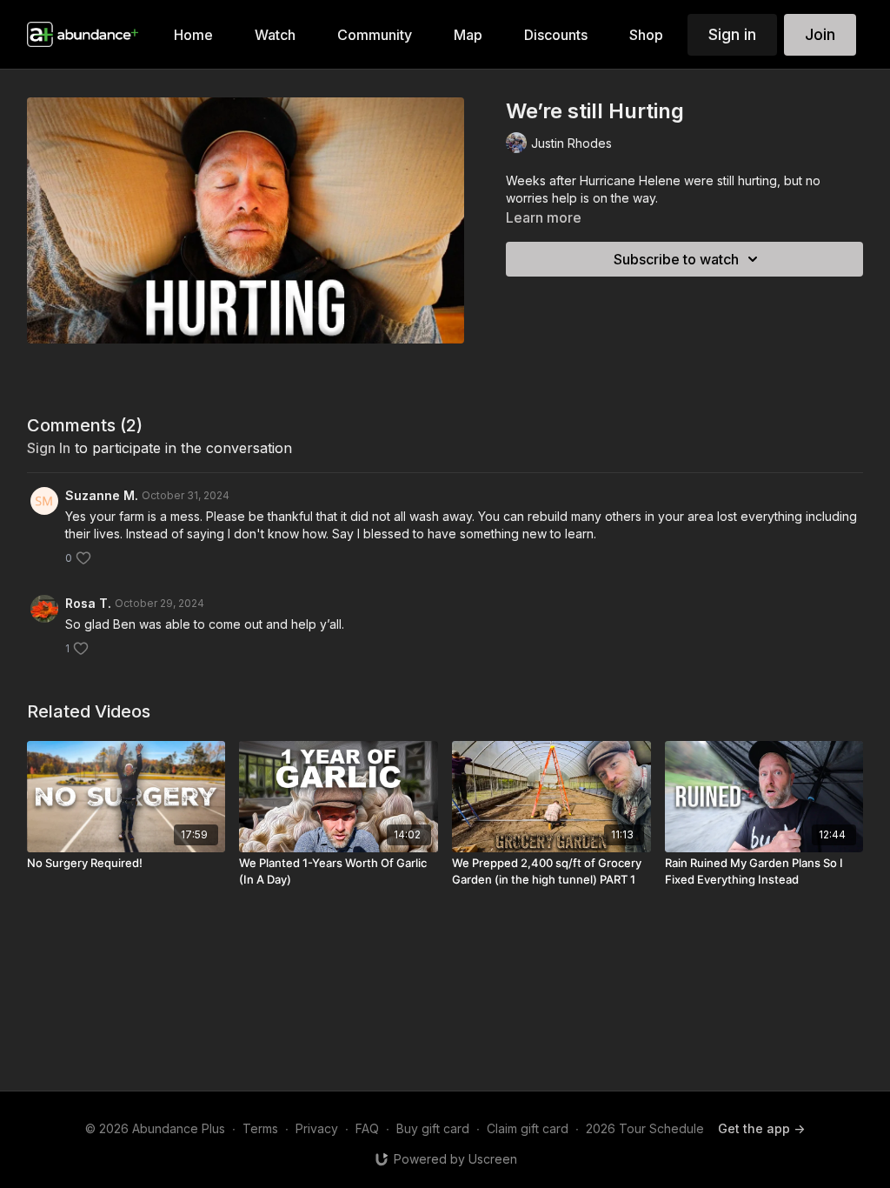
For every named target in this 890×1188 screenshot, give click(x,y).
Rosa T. (88, 603)
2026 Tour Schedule (645, 1128)
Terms (260, 1128)
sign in (48, 448)
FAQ (367, 1128)
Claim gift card (527, 1128)
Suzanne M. (101, 495)
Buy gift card (432, 1128)
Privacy (317, 1128)
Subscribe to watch (676, 259)
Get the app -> (761, 1128)
